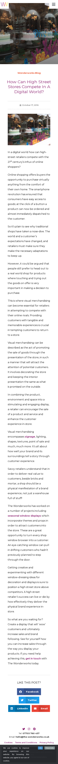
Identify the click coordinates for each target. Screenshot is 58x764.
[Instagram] (29, 729)
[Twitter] (23, 729)
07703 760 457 (31, 733)
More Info (50, 748)
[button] (29, 691)
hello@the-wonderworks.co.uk (32, 737)
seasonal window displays (24, 515)
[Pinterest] (34, 729)
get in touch (33, 658)
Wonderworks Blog (29, 72)
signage (30, 436)
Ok (40, 748)
